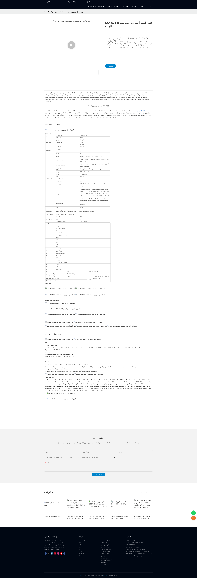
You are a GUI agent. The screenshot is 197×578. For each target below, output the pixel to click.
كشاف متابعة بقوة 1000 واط (52, 516)
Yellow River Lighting (50, 12)
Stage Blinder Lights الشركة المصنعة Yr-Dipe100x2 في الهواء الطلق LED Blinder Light (76, 517)
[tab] (98, 88)
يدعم (151, 492)
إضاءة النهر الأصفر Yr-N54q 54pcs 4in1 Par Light (119, 517)
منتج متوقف (140, 492)
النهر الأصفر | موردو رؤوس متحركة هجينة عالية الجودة (71, 12)
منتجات (146, 492)
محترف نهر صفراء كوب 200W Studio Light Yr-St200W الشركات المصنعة (98, 517)
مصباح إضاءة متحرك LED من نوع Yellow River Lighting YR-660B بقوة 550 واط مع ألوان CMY (143, 517)
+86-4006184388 (148, 2)
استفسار (110, 66)
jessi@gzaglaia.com (135, 2)
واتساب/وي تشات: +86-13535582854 (135, 549)
